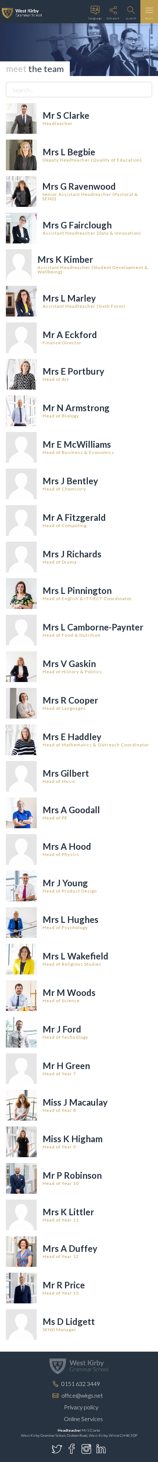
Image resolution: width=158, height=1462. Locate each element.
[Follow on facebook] (71, 1449)
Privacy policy (81, 1407)
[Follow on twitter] (57, 1449)
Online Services (83, 1418)
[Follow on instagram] (86, 1449)
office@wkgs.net (82, 1395)
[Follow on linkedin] (101, 1449)
